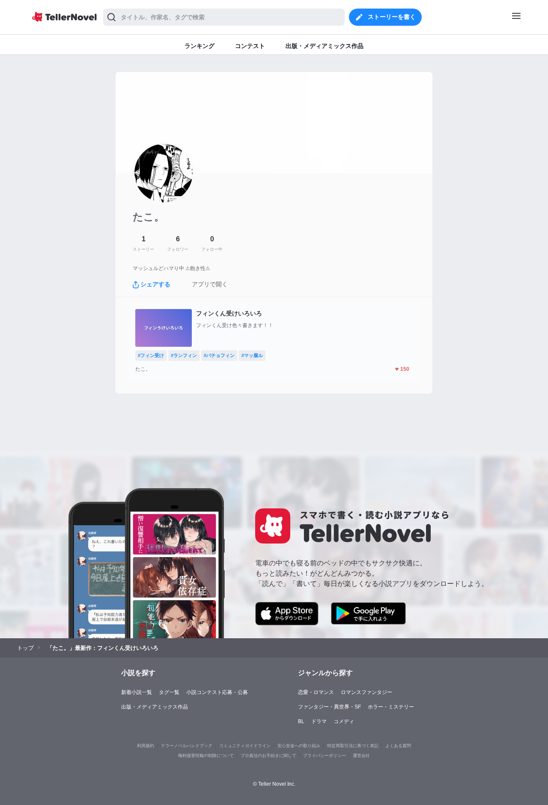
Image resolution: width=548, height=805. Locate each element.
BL (301, 721)
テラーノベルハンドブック (186, 745)
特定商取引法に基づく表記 (352, 745)
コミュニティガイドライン (245, 745)
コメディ (344, 721)
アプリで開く (210, 284)
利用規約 (145, 745)
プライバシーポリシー (324, 755)
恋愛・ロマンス (316, 692)
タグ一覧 (169, 692)
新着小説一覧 (136, 692)
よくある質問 (398, 745)
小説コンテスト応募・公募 (217, 692)
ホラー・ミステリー (391, 707)
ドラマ (319, 721)
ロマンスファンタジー (366, 692)
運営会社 (361, 755)
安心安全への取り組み (298, 745)
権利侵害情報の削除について (206, 755)
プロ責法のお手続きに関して (268, 755)
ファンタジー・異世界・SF (329, 707)
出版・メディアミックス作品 (154, 707)
